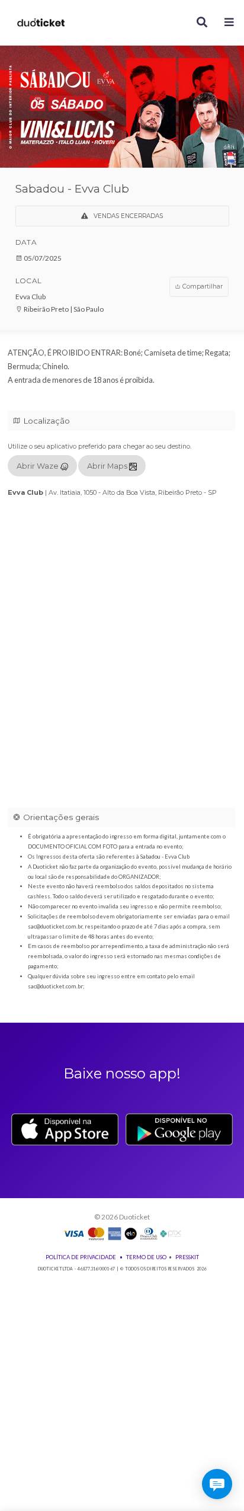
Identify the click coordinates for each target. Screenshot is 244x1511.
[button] (229, 23)
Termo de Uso (146, 1257)
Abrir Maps (108, 466)
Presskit (187, 1257)
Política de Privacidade (81, 1257)
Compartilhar (202, 286)
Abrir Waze (38, 466)
